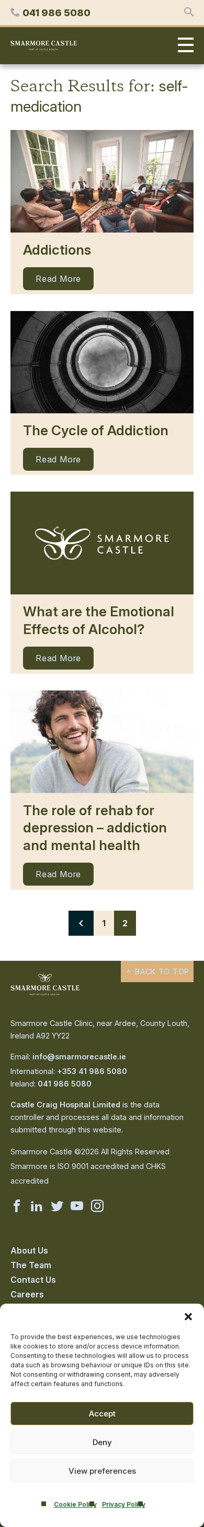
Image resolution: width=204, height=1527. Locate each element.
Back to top (160, 971)
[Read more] (102, 181)
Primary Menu (183, 46)
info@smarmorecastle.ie (79, 1056)
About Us (29, 1250)
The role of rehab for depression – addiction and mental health (95, 828)
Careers (27, 1294)
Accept (102, 1413)
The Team (30, 1265)
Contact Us (33, 1279)
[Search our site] (189, 12)
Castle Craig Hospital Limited (65, 1104)
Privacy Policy (123, 1504)
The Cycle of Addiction (95, 430)
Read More (58, 278)
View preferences (102, 1471)
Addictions (57, 250)
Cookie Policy (75, 1504)
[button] (188, 1316)
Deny (102, 1442)
